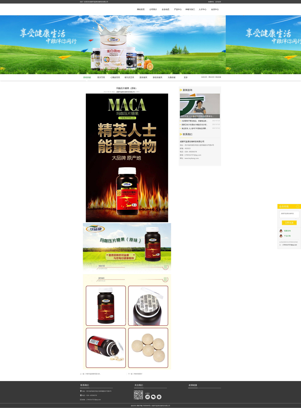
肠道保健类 (157, 77)
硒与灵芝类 (129, 77)
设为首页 (218, 2)
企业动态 (165, 9)
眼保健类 (143, 77)
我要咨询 (287, 231)
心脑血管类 (115, 77)
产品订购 (287, 236)
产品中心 (178, 9)
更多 (186, 77)
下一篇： (135, 374)
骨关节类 (101, 77)
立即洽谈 (289, 223)
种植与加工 (190, 9)
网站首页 (141, 9)
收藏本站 (211, 2)
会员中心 (215, 9)
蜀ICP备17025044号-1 (144, 405)
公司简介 (153, 9)
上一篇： (90, 374)
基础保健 (87, 77)
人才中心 (202, 9)
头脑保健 (171, 77)
